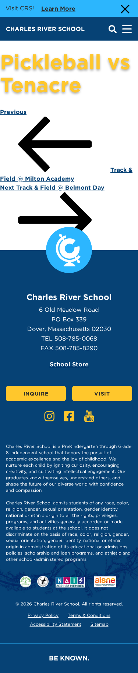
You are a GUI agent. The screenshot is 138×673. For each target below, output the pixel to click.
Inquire (36, 394)
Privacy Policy (43, 615)
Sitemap (100, 624)
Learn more (58, 8)
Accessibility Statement (55, 624)
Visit (102, 394)
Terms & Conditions (89, 615)
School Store (69, 364)
